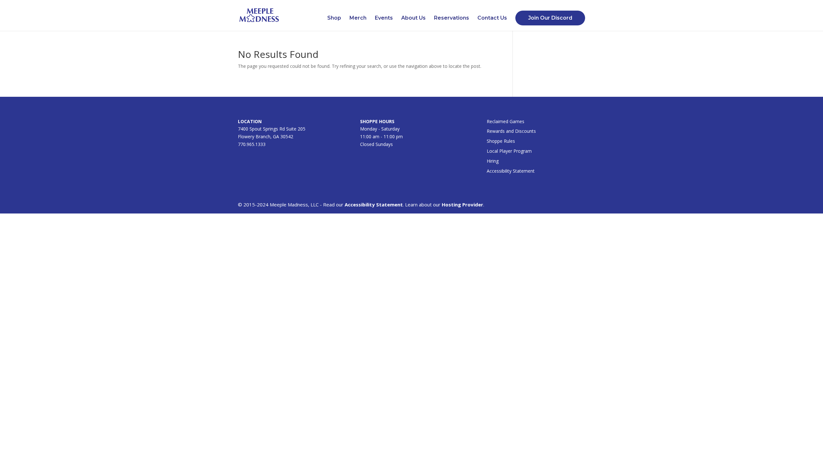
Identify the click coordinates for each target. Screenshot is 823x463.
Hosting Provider (462, 204)
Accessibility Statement (511, 171)
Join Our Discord (550, 18)
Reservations (451, 18)
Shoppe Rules (501, 141)
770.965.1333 (252, 144)
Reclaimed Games (505, 121)
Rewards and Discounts (511, 131)
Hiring (493, 161)
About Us (413, 18)
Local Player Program (509, 151)
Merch (357, 18)
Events (384, 18)
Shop (334, 18)
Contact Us (492, 18)
